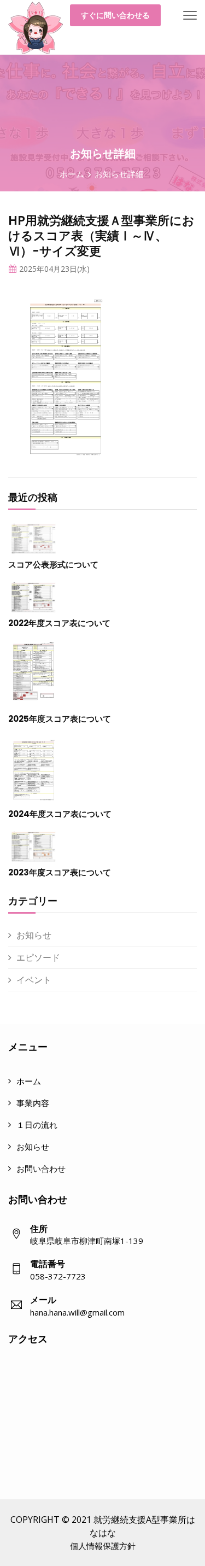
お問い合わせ (41, 1168)
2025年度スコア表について (59, 718)
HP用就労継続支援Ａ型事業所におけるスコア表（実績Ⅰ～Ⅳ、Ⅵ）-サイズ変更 (101, 236)
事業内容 (32, 1102)
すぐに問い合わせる (115, 15)
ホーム (72, 174)
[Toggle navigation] (190, 16)
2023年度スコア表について (59, 872)
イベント (33, 980)
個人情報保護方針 (103, 1545)
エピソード (38, 957)
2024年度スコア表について (60, 814)
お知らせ (33, 935)
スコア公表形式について (53, 564)
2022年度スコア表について (59, 623)
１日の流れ (36, 1124)
